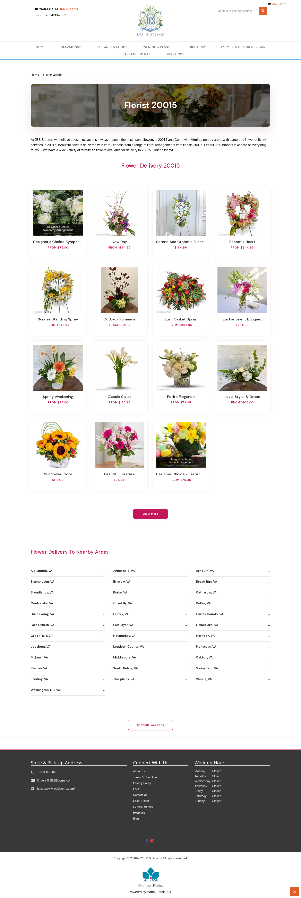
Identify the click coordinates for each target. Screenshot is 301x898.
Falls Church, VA (42, 625)
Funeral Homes (143, 806)
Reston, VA (39, 668)
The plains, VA (123, 679)
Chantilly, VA (122, 603)
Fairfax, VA (121, 614)
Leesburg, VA (40, 647)
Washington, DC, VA (45, 690)
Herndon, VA (205, 636)
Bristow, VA (121, 582)
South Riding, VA (125, 668)
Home (40, 47)
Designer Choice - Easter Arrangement (181, 474)
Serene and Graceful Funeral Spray (181, 241)
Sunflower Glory (58, 474)
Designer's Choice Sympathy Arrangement (58, 241)
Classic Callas (119, 396)
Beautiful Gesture (119, 474)
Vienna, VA (204, 679)
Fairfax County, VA (209, 614)
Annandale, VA (124, 571)
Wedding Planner (159, 47)
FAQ (136, 789)
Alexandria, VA (41, 571)
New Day (119, 241)
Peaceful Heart (242, 241)
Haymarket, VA (124, 636)
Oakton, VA (204, 657)
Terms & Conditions (145, 777)
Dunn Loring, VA (42, 614)
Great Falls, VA (41, 636)
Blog (136, 818)
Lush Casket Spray (181, 319)
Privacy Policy (142, 783)
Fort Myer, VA (123, 625)
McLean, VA (39, 657)
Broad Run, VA (206, 582)
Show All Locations (150, 725)
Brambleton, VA (42, 582)
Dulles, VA (203, 603)
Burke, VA (120, 592)
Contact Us (140, 794)
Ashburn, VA (205, 571)
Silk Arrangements (133, 54)
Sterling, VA (39, 679)
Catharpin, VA (206, 592)
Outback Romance (119, 319)
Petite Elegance (181, 396)
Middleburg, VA (124, 657)
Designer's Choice (112, 47)
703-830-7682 (56, 15)
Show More (150, 513)
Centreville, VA (42, 603)
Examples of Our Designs (243, 47)
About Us (139, 771)
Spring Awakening (58, 396)
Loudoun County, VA (128, 647)
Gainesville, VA (207, 625)
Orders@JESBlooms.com (54, 780)
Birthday (198, 47)
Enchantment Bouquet (242, 319)
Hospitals (139, 812)
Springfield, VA (207, 668)
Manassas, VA (206, 647)
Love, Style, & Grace (242, 396)
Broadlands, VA (42, 592)
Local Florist (141, 800)
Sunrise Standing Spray (58, 319)
